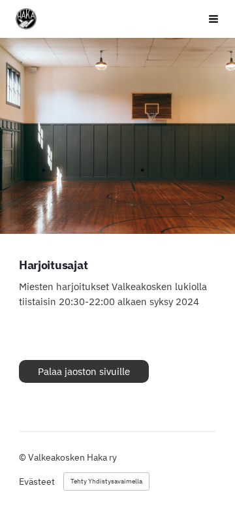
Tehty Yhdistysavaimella (106, 481)
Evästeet (37, 481)
